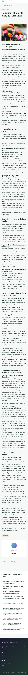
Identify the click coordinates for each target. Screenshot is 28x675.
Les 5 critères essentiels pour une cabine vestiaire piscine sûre (13, 582)
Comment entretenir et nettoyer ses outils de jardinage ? (12, 613)
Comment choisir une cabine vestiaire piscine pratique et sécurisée (13, 618)
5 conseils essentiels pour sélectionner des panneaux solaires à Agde (13, 592)
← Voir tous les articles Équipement (11, 562)
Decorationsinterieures (9, 643)
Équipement (9, 5)
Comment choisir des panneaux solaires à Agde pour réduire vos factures (13, 628)
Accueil (3, 5)
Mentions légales (5, 663)
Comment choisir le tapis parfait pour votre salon (13, 603)
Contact (3, 665)
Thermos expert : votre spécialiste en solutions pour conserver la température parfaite (13, 598)
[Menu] (25, 1)
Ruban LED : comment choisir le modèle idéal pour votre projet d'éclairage (13, 608)
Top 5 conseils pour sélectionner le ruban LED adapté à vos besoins (12, 623)
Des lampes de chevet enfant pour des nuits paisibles (13, 587)
